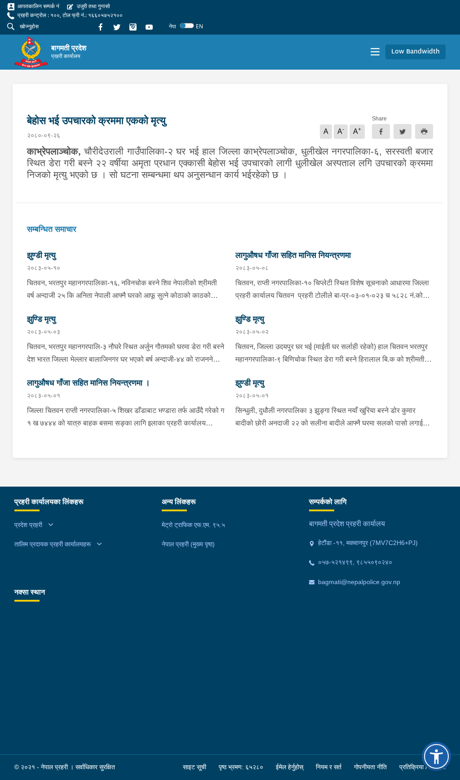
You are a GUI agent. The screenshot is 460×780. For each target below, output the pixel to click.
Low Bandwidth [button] (415, 52)
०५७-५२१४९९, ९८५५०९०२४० (354, 562)
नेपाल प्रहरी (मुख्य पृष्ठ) (188, 544)
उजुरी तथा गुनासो (92, 6)
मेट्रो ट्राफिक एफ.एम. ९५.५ (193, 524)
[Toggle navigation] (375, 52)
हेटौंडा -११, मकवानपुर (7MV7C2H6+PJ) (367, 542)
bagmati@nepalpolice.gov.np (358, 581)
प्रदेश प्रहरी (28, 524)
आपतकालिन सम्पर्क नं (37, 6)
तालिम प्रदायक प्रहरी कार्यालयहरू (52, 544)
